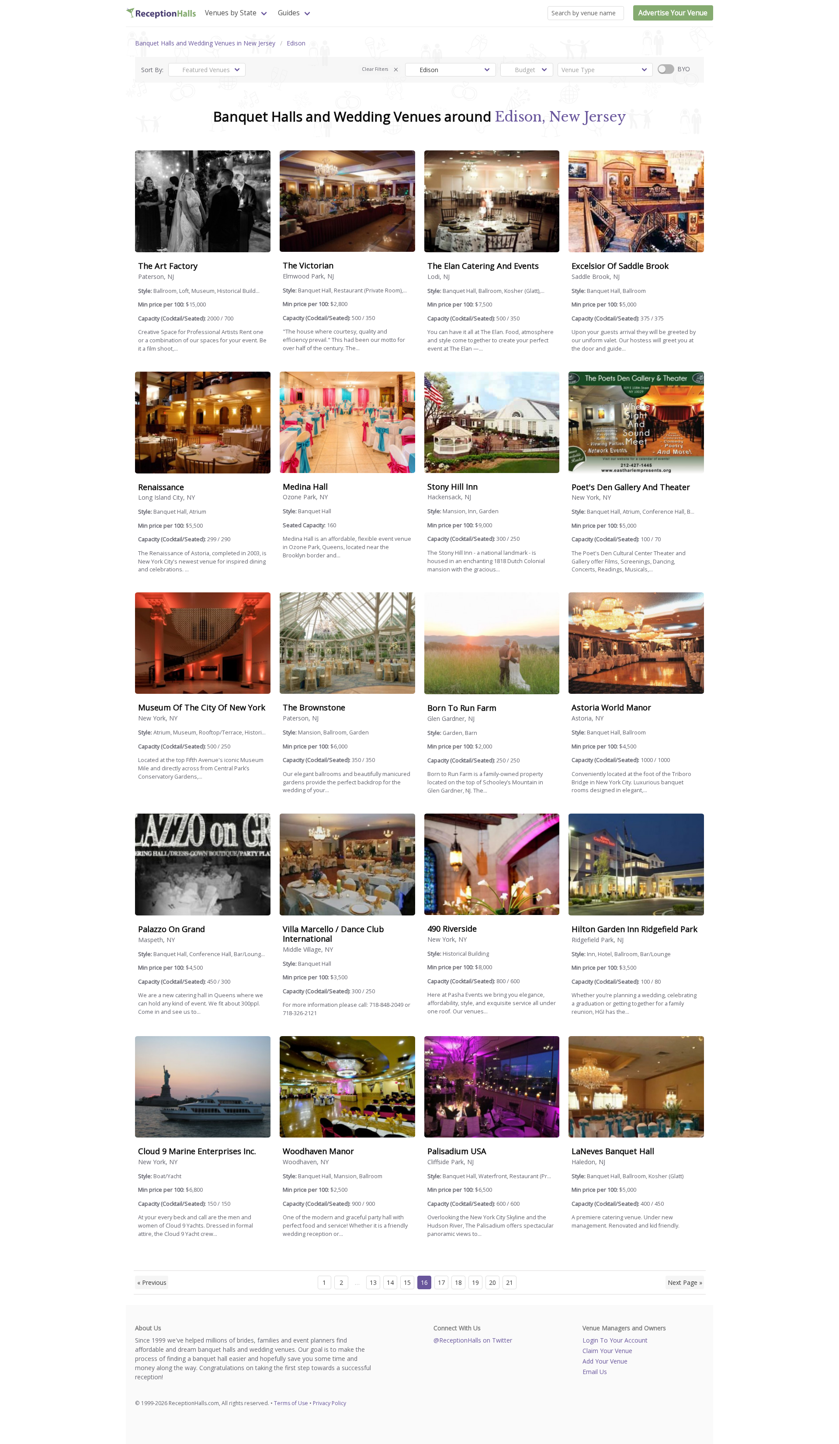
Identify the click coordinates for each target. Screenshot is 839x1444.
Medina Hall (305, 486)
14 (390, 1282)
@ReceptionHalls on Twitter (472, 1340)
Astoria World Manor (611, 707)
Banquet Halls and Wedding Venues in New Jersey (205, 43)
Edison (296, 43)
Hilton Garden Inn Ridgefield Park (634, 929)
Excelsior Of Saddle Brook (620, 266)
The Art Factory (168, 266)
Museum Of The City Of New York (201, 707)
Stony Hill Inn (452, 486)
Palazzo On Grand (171, 929)
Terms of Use (291, 1403)
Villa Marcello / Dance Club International (333, 934)
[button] (396, 69)
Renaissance (161, 487)
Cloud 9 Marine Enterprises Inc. (197, 1151)
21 (509, 1282)
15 (407, 1282)
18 (458, 1282)
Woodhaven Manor (318, 1151)
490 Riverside (452, 928)
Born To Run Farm (461, 708)
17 (441, 1282)
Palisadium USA (456, 1151)
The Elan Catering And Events (483, 266)
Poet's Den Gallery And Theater (631, 487)
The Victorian (308, 265)
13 (373, 1282)
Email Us (594, 1371)
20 (492, 1282)
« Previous (151, 1282)
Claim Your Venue (607, 1351)
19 (475, 1282)
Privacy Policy (329, 1403)
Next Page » (685, 1282)
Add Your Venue (605, 1361)
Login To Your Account (615, 1340)
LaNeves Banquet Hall (613, 1151)
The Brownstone (314, 707)
